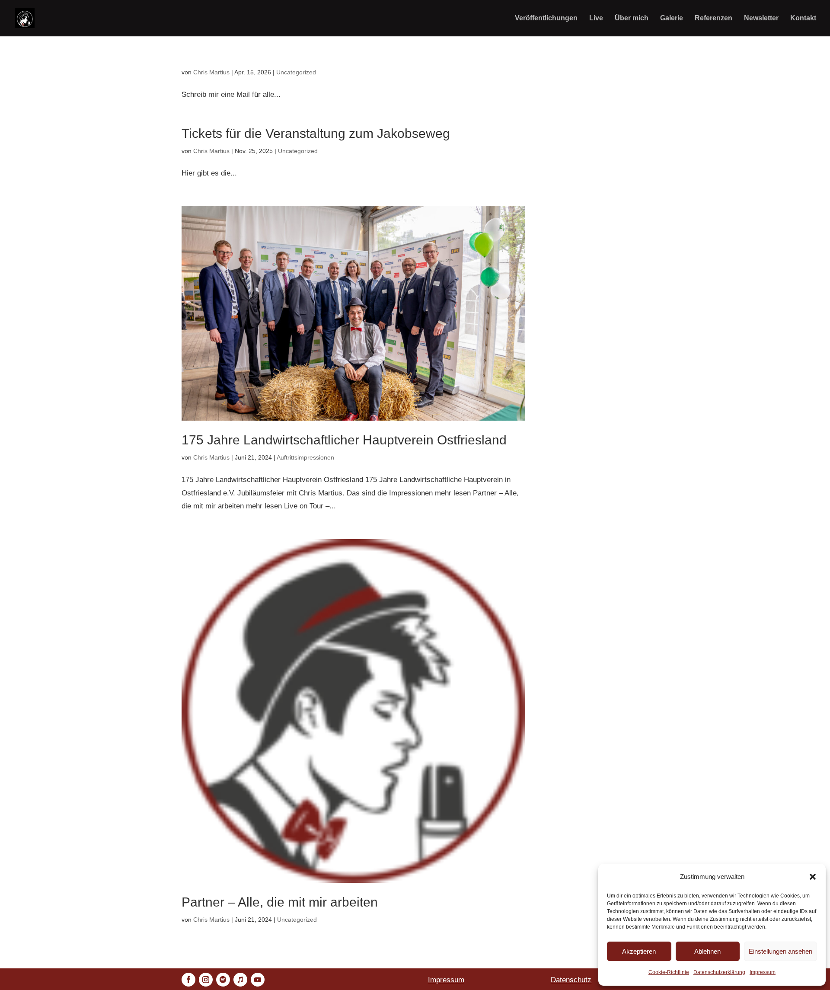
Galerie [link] (671, 18)
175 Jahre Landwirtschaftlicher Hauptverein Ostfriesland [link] (344, 440)
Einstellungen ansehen (780, 951)
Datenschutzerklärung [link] (719, 972)
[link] (25, 17)
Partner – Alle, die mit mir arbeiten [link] (280, 902)
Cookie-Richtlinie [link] (668, 972)
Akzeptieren (639, 951)
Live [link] (596, 18)
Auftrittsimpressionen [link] (305, 457)
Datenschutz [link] (571, 980)
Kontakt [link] (803, 18)
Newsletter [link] (761, 18)
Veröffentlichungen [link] (546, 18)
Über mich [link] (631, 18)
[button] (812, 876)
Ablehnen (707, 951)
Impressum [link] (763, 972)
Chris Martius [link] (211, 72)
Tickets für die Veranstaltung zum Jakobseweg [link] (316, 133)
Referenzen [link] (713, 18)
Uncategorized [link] (296, 72)
